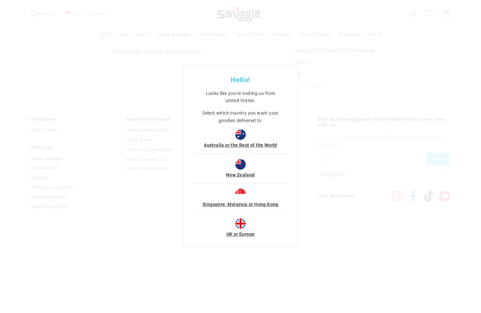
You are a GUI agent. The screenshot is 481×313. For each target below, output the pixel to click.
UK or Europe (240, 234)
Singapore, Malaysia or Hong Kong (240, 204)
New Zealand (240, 174)
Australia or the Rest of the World (240, 145)
